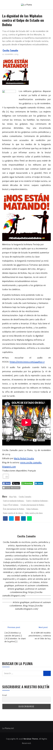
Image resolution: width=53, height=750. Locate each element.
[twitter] (11, 518)
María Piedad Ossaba (24, 458)
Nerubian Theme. (31, 739)
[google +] (17, 518)
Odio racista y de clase (34, 512)
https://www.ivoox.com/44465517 (27, 361)
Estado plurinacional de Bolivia (32, 504)
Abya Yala (12, 496)
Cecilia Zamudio (10, 50)
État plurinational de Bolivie (13, 508)
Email (4, 695)
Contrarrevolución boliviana (13, 500)
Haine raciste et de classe (13, 512)
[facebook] (5, 518)
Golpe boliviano (32, 508)
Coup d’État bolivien (10, 504)
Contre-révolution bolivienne (37, 500)
